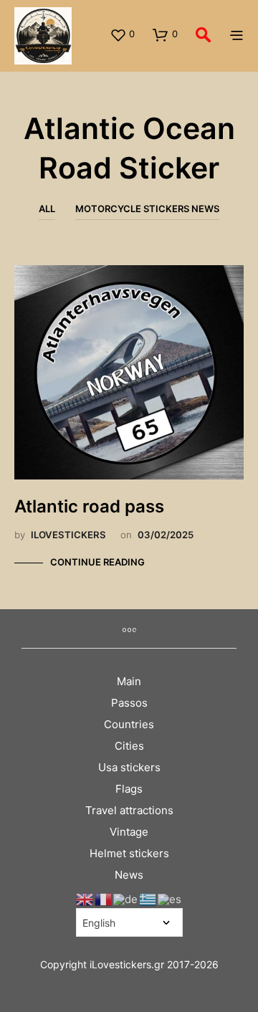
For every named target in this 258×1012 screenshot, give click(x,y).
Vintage (129, 832)
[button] (122, 34)
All (47, 208)
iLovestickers (68, 534)
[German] (126, 898)
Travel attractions (129, 810)
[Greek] (148, 898)
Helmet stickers (129, 853)
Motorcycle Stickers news (147, 208)
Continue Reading (97, 562)
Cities (129, 746)
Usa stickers (129, 767)
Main (129, 681)
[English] (85, 898)
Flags (129, 789)
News (129, 875)
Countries (129, 724)
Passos (129, 703)
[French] (104, 898)
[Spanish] (170, 898)
